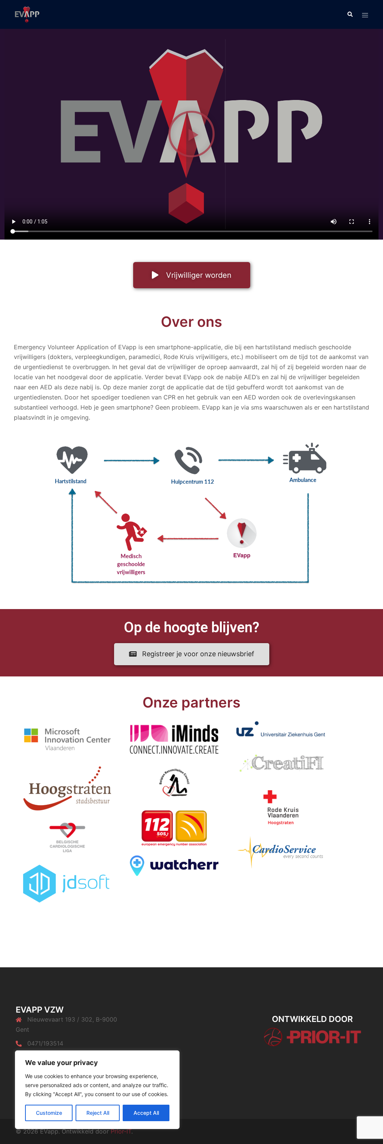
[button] (191, 134)
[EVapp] (27, 14)
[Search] (350, 14)
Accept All (146, 1113)
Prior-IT (121, 1131)
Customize (49, 1113)
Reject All (97, 1113)
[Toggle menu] (365, 14)
